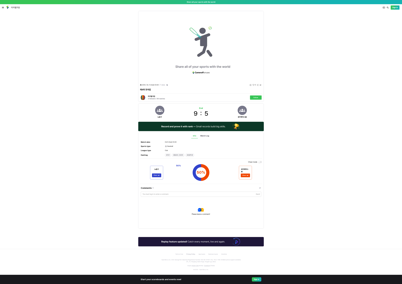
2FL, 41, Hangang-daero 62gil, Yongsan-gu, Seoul (201, 261)
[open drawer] (2, 7)
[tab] (194, 135)
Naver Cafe (195, 265)
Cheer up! (156, 175)
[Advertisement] (277, 42)
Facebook (207, 265)
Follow (255, 98)
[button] (168, 155)
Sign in (395, 7)
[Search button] (388, 7)
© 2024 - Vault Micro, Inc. (201, 269)
